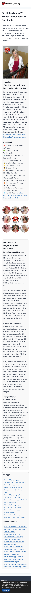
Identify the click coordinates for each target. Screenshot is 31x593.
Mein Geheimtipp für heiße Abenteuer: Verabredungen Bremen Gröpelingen (13, 559)
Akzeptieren (6, 590)
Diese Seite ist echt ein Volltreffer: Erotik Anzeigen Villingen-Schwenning (13, 536)
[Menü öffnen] (28, 3)
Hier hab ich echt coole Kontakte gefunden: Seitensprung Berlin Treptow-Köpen (15, 529)
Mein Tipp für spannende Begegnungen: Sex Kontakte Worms (14, 490)
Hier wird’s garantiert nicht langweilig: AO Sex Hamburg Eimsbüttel (15, 195)
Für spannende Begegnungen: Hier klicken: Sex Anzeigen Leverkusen (15, 134)
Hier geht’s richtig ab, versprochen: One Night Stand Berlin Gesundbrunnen (15, 482)
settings (18, 587)
